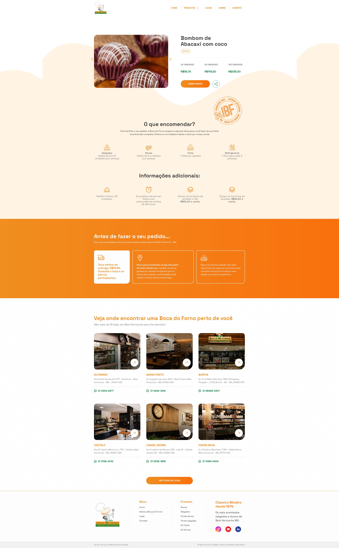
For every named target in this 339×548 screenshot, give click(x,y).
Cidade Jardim (156, 445)
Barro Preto (155, 374)
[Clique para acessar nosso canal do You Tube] (228, 529)
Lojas (208, 8)
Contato (237, 8)
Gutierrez (101, 374)
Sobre (222, 8)
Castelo (99, 445)
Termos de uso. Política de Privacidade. (111, 544)
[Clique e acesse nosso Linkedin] (238, 529)
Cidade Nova (207, 445)
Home (174, 8)
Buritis (203, 374)
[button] (91, 59)
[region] (34, 525)
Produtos (189, 8)
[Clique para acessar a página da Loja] (117, 351)
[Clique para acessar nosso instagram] (218, 529)
